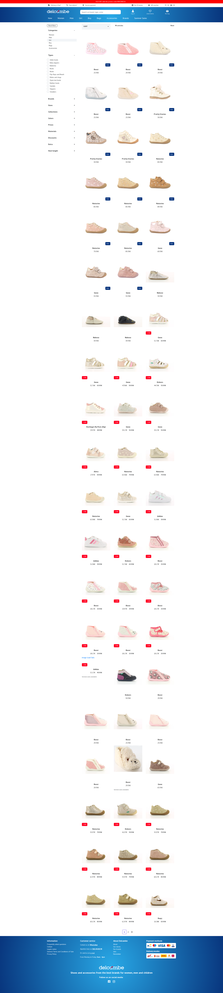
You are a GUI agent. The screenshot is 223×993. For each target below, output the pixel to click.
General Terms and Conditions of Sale (60, 952)
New (50, 18)
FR (165, 5)
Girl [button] (80, 18)
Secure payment (90, 5)
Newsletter (117, 954)
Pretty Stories (160, 114)
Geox (160, 248)
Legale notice (51, 949)
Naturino (160, 159)
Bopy (160, 918)
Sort (86, 26)
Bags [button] (99, 18)
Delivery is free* (56, 5)
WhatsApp (94, 945)
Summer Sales (140, 18)
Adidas (160, 516)
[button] (132, 12)
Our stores (117, 947)
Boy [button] (89, 18)
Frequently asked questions (56, 944)
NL (168, 5)
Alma (96, 471)
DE (174, 5)
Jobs (114, 952)
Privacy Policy (51, 954)
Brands (126, 18)
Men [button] (72, 18)
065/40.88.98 (97, 949)
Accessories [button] (112, 18)
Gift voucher (155, 5)
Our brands (117, 949)
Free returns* (73, 5)
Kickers (160, 382)
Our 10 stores (138, 5)
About (115, 944)
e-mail (92, 953)
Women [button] (61, 18)
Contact (49, 947)
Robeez (160, 293)
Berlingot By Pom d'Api (96, 427)
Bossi (96, 69)
